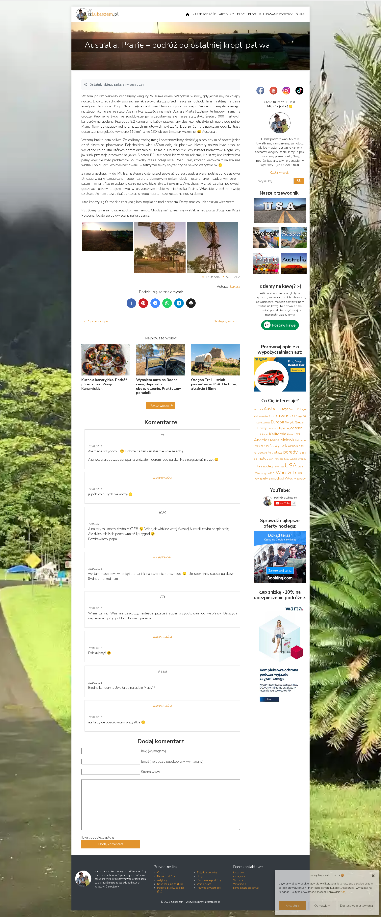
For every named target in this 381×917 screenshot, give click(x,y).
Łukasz (235, 286)
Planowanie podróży (275, 14)
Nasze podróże (204, 14)
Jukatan (264, 434)
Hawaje (262, 428)
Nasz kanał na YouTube (170, 884)
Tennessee (278, 466)
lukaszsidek (162, 477)
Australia (233, 277)
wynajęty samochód (269, 478)
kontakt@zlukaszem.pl (246, 888)
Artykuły (226, 14)
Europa (277, 422)
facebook (238, 872)
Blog (252, 14)
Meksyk (287, 440)
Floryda (289, 422)
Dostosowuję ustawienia (356, 906)
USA (291, 465)
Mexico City (262, 446)
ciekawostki (282, 415)
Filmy (241, 14)
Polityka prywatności (209, 888)
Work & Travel (290, 473)
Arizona (258, 409)
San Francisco (276, 458)
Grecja (299, 422)
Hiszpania (273, 428)
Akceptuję (292, 906)
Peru (270, 453)
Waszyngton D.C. (265, 473)
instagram (239, 876)
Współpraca (204, 884)
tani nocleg (265, 466)
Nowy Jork (278, 445)
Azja (285, 409)
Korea (290, 434)
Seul (286, 458)
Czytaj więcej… (280, 173)
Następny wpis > (226, 321)
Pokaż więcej (159, 405)
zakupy (301, 478)
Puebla (302, 452)
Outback (293, 446)
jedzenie (296, 428)
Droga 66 (301, 416)
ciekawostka (261, 416)
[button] (373, 875)
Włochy (290, 478)
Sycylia (293, 458)
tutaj (343, 892)
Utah (300, 466)
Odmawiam (322, 906)
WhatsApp (239, 884)
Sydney (302, 458)
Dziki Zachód (263, 422)
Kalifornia (277, 434)
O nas (300, 14)
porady (290, 452)
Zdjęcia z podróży (207, 872)
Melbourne (300, 440)
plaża (278, 452)
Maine (275, 440)
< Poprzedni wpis (96, 321)
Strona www (150, 772)
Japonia (284, 428)
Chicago (301, 409)
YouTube (238, 880)
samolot (261, 458)
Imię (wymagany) (153, 751)
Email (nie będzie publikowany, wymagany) (172, 761)
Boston (292, 409)
